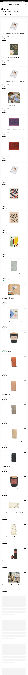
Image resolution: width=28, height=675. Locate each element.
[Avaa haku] (25, 4)
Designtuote (14, 4)
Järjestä (6, 14)
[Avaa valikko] (2, 4)
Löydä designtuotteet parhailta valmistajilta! (14, 1)
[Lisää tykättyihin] (25, 21)
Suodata (14, 14)
